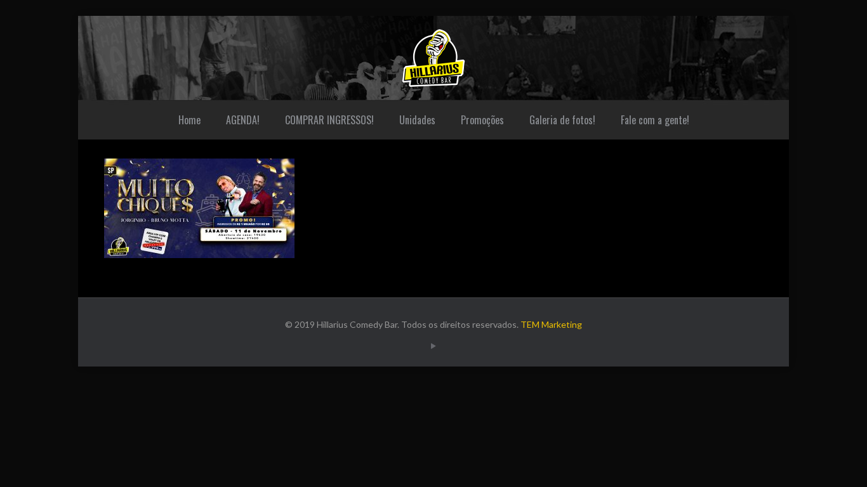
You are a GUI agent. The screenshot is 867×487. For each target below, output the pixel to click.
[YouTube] (433, 345)
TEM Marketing (551, 324)
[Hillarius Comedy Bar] (433, 58)
